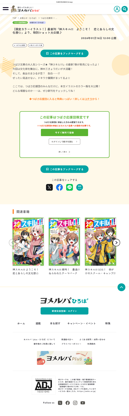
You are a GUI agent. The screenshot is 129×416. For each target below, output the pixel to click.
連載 (38, 323)
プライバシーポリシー (71, 343)
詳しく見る (63, 152)
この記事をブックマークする (67, 53)
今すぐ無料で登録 (64, 132)
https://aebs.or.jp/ (86, 391)
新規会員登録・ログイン (64, 310)
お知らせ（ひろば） (29, 18)
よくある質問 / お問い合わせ (92, 339)
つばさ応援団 (46, 18)
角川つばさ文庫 (36, 45)
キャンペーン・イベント (81, 323)
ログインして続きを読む (62, 141)
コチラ (88, 99)
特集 (107, 323)
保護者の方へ (67, 339)
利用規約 (91, 343)
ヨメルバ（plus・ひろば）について (39, 339)
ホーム (21, 323)
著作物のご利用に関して (44, 343)
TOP (15, 18)
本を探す (55, 323)
